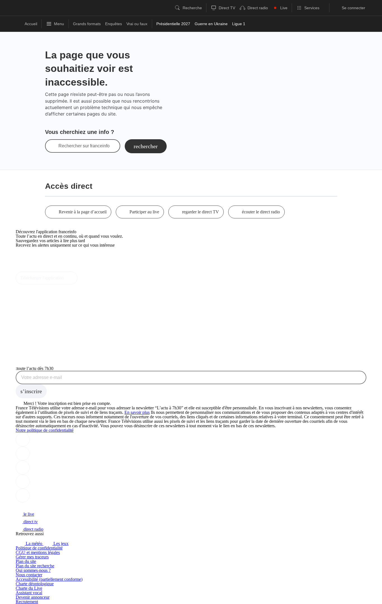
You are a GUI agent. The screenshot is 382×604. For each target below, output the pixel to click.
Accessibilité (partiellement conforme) (49, 579)
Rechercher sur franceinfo (84, 146)
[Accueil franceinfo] (34, 506)
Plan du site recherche (35, 565)
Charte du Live (29, 588)
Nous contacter (29, 574)
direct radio (32, 529)
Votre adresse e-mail (41, 377)
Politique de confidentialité (39, 548)
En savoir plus (137, 412)
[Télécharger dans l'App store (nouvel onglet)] (33, 257)
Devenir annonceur (32, 597)
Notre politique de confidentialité (45, 430)
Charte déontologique (35, 583)
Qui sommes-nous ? (33, 570)
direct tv (30, 521)
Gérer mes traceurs (32, 557)
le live (28, 514)
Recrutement (27, 601)
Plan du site (26, 561)
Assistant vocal (29, 592)
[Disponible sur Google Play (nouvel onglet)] (34, 269)
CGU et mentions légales (38, 552)
